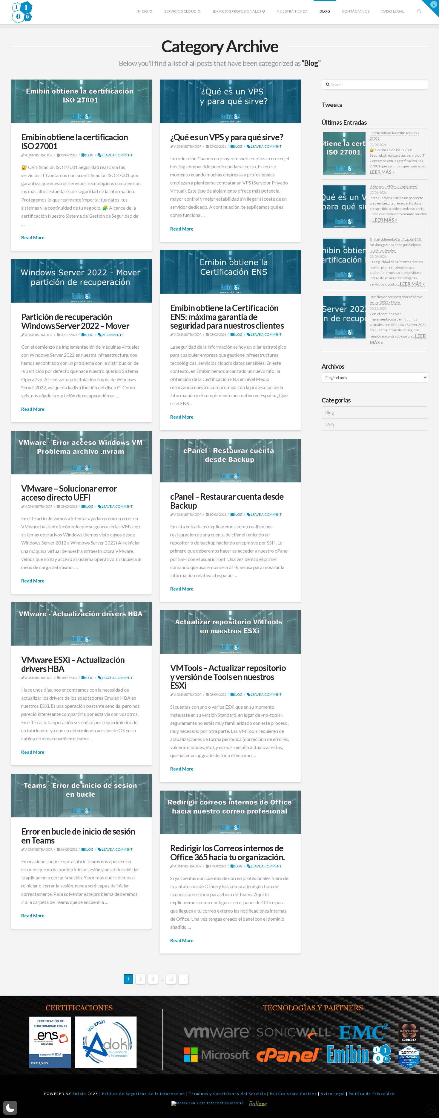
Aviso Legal (333, 1094)
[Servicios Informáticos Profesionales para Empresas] (22, 12)
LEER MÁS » (382, 172)
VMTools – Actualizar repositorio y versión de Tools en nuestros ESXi (228, 676)
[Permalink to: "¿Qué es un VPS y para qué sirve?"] (230, 101)
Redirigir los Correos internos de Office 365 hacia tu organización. (227, 852)
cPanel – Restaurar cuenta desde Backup (227, 500)
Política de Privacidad (372, 1094)
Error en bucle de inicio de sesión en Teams (78, 835)
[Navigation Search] (419, 7)
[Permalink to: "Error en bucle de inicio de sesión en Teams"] (81, 795)
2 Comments (112, 335)
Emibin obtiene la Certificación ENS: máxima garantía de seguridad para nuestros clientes (227, 316)
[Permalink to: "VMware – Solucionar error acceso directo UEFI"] (81, 453)
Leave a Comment (117, 155)
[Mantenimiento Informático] (208, 1103)
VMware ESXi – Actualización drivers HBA (73, 664)
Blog (88, 155)
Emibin (79, 1094)
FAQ (330, 424)
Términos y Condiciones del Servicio (227, 1094)
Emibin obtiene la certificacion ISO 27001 (74, 141)
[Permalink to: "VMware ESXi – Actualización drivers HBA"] (81, 624)
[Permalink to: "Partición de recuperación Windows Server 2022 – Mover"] (81, 281)
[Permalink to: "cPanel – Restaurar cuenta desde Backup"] (230, 461)
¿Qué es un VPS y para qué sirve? (226, 137)
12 (171, 979)
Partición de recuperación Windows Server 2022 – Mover (75, 321)
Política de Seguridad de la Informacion (143, 1094)
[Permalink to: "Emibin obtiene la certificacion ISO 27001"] (81, 101)
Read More (32, 237)
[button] (430, 8)
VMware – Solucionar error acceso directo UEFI (69, 492)
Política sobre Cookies (293, 1094)
